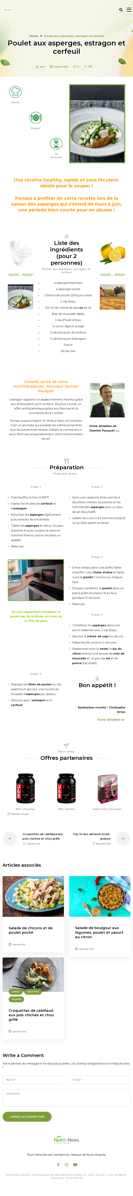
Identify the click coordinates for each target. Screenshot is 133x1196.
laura (42, 66)
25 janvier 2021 (86, 949)
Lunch (16, 991)
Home (33, 36)
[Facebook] (58, 1164)
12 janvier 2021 (61, 66)
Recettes (15, 814)
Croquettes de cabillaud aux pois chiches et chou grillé (31, 1015)
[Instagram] (66, 1164)
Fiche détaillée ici (111, 719)
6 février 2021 (19, 944)
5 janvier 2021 (19, 1031)
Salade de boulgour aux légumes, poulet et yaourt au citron (99, 932)
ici (117, 430)
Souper (25, 814)
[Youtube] (75, 1164)
